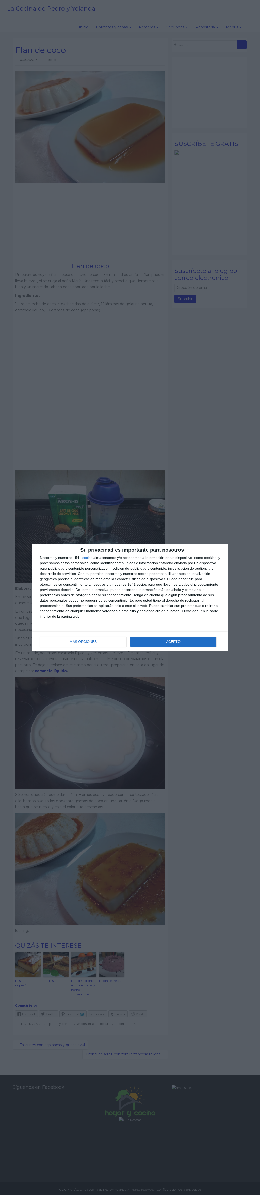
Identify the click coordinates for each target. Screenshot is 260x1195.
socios (87, 557)
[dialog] (130, 597)
